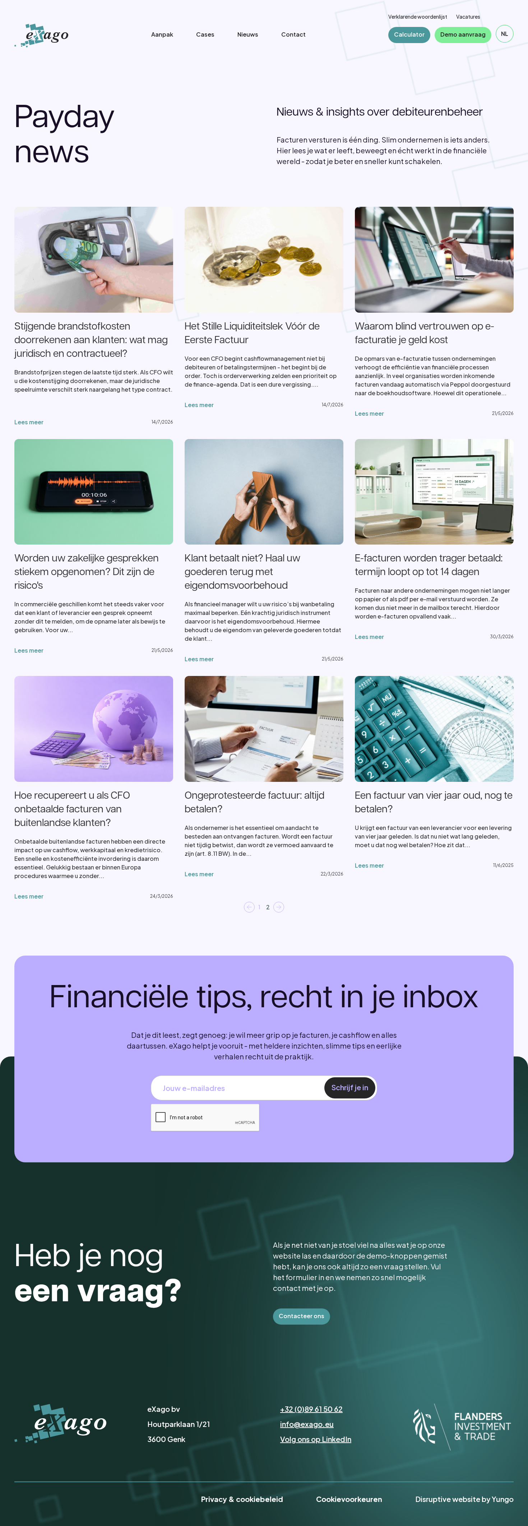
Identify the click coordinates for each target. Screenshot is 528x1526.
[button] (505, 34)
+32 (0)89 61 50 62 (311, 1408)
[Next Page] (278, 907)
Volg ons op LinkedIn (315, 1438)
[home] (41, 35)
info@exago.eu (307, 1423)
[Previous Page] (249, 907)
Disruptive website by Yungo (464, 1498)
